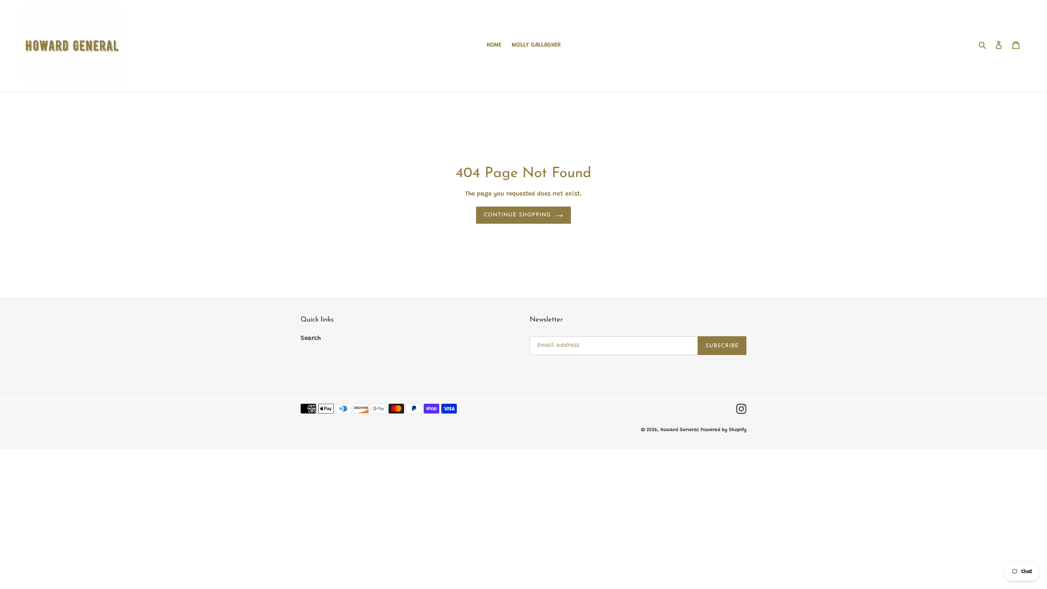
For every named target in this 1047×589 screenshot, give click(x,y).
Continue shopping (517, 215)
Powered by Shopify (723, 429)
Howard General (681, 429)
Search (311, 338)
